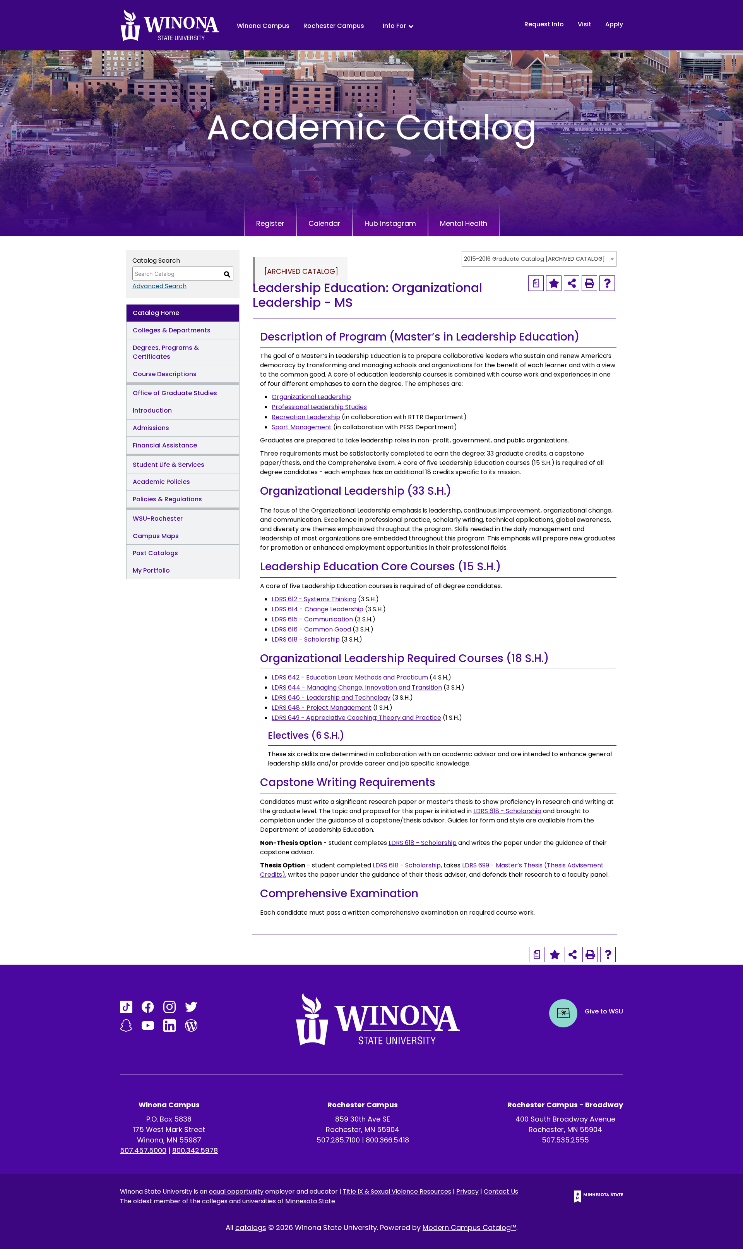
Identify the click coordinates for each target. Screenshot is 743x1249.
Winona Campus (263, 25)
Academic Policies (161, 481)
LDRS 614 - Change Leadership (317, 609)
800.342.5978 (195, 1150)
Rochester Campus (333, 25)
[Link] (126, 1007)
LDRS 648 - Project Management (322, 707)
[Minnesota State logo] (592, 1197)
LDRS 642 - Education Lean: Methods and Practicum (350, 677)
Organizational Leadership (311, 396)
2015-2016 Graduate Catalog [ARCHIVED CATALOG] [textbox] (534, 259)
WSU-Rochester (158, 518)
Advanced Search (159, 286)
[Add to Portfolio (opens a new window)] (554, 283)
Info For (394, 25)
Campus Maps (156, 536)
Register (270, 223)
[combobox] (539, 259)
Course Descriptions (165, 374)
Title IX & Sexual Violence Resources (397, 1191)
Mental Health (463, 223)
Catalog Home (156, 312)
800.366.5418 (387, 1140)
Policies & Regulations (167, 499)
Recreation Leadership (306, 417)
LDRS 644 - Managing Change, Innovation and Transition (357, 687)
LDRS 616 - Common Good (311, 629)
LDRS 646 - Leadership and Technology (331, 697)
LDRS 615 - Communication (312, 619)
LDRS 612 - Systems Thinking (314, 599)
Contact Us (501, 1191)
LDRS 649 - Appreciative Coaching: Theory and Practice (356, 717)
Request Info (544, 24)
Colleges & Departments (172, 330)
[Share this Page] (571, 283)
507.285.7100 (338, 1140)
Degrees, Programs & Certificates (166, 352)
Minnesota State (310, 1201)
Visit (584, 24)
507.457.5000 (143, 1150)
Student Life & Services (168, 464)
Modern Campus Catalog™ (469, 1227)
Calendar (324, 223)
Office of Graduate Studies (175, 393)
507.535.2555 (565, 1140)
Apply (614, 24)
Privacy (467, 1191)
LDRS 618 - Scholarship (306, 639)
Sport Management (302, 427)
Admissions (151, 427)
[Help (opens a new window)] (607, 283)
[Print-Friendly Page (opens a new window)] (589, 283)
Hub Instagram (390, 223)
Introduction (152, 410)
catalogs (250, 1227)
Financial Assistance (165, 445)
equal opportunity (236, 1191)
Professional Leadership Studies (319, 407)
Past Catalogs (155, 553)
